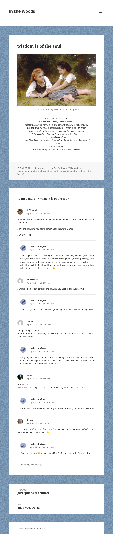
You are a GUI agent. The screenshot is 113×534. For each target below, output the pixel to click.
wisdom (21, 173)
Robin (30, 420)
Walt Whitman (60, 168)
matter (48, 171)
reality (74, 171)
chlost (30, 321)
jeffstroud (32, 210)
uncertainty (88, 171)
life (42, 171)
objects (55, 171)
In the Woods (22, 11)
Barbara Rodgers (43, 168)
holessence (32, 279)
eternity (36, 171)
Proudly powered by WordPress (32, 528)
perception (65, 171)
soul (80, 171)
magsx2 (30, 375)
